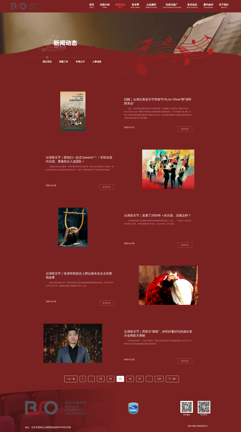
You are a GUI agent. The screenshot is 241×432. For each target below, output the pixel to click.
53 (100, 379)
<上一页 (71, 379)
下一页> (172, 379)
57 (140, 379)
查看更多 (185, 129)
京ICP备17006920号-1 (198, 426)
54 (110, 379)
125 (159, 379)
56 (130, 379)
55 (120, 379)
